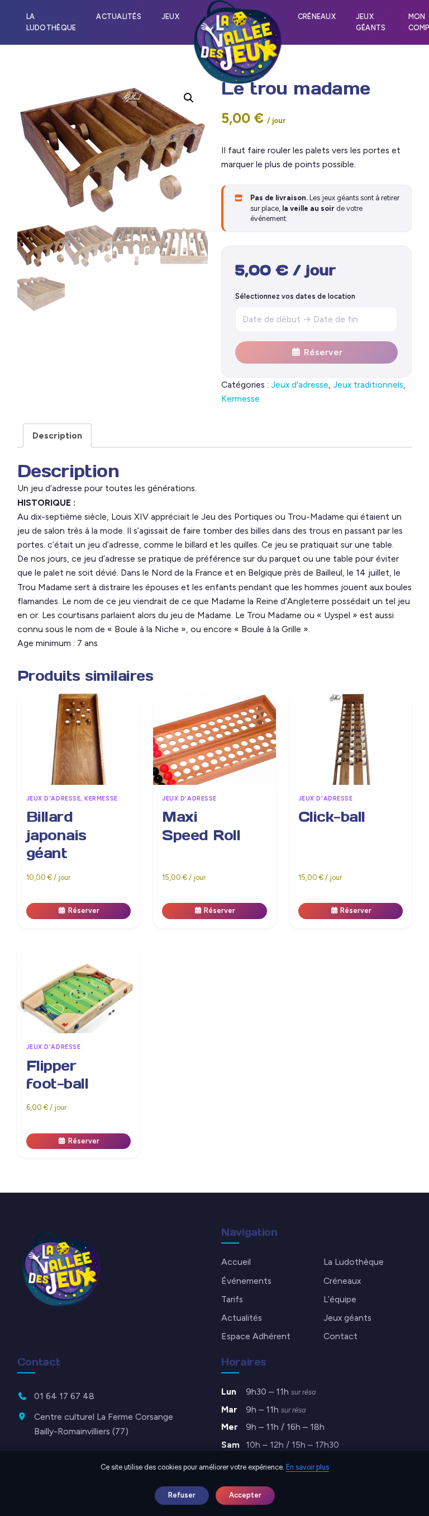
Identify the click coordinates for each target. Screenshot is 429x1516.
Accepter (245, 1495)
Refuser (182, 1495)
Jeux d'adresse (299, 384)
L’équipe (339, 1299)
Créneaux (317, 16)
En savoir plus (307, 1467)
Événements (246, 1280)
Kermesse (240, 398)
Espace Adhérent (255, 1336)
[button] (189, 98)
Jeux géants (371, 22)
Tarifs (232, 1299)
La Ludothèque (51, 22)
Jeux (170, 16)
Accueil (236, 1261)
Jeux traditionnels (368, 384)
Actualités (118, 16)
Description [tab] (57, 435)
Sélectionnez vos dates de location (295, 296)
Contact (340, 1336)
